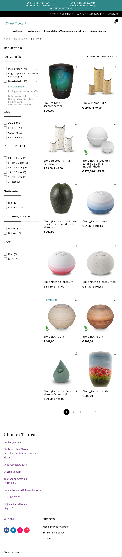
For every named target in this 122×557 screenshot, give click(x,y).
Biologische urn (54, 336)
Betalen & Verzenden (62, 14)
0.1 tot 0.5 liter (16, 162)
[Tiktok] (26, 530)
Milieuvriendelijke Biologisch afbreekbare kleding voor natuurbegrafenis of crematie (21, 102)
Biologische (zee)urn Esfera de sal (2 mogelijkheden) (96, 163)
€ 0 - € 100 (14, 123)
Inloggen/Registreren (108, 22)
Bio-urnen (16, 86)
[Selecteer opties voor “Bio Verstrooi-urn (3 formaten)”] (75, 124)
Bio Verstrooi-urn (94, 103)
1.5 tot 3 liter (15, 177)
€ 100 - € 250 (15, 128)
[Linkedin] (13, 530)
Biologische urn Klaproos (99, 391)
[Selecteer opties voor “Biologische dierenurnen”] (114, 245)
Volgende (95, 412)
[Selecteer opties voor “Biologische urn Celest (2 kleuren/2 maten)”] (75, 355)
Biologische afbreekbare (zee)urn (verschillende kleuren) (60, 224)
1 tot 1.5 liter (15, 172)
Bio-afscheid (21, 38)
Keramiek (13, 207)
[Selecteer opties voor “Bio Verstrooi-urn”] (114, 67)
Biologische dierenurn (97, 221)
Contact (113, 14)
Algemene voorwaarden (91, 14)
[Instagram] (20, 530)
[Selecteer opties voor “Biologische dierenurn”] (114, 185)
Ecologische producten (23, 91)
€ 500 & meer (15, 137)
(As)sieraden (17, 68)
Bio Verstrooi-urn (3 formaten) (57, 162)
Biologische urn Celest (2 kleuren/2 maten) (60, 392)
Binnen (12, 228)
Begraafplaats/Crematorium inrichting (24, 75)
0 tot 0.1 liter (15, 158)
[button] (75, 67)
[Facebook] (6, 530)
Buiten (12, 233)
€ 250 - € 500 (15, 132)
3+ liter (12, 181)
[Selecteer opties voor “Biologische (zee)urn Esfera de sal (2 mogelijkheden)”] (114, 124)
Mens (11, 258)
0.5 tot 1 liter (15, 167)
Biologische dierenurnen (99, 282)
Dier (10, 254)
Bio (10, 202)
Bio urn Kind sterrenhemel (52, 104)
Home (7, 38)
